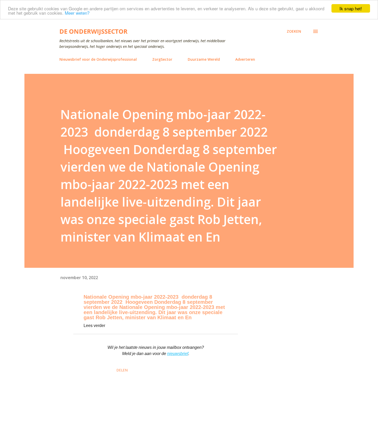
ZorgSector (162, 59)
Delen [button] (122, 370)
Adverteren (245, 59)
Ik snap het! (350, 8)
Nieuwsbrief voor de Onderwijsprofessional (98, 59)
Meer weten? (77, 13)
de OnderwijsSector (93, 31)
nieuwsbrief (177, 353)
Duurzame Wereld (204, 59)
